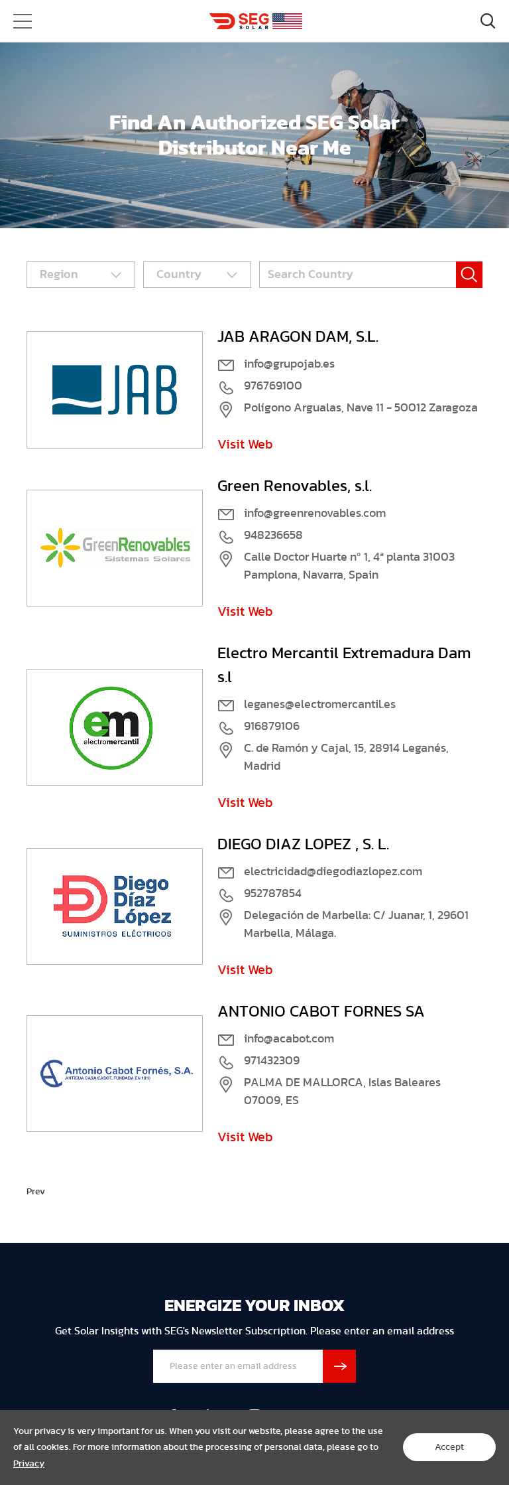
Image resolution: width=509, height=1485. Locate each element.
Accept (449, 1447)
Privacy (28, 1463)
